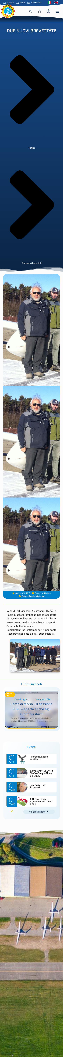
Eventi (9, 694)
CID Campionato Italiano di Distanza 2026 (41, 802)
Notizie (32, 147)
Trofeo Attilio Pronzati (37, 786)
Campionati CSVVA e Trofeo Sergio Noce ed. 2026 (41, 773)
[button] (30, 11)
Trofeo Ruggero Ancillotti (39, 757)
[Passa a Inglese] (57, 2)
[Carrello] (39, 11)
